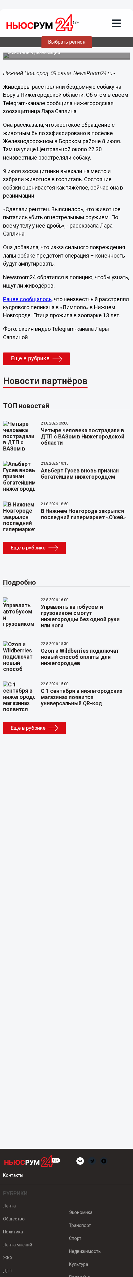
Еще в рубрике (30, 358)
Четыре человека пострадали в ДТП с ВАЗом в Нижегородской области (82, 436)
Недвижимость (85, 1251)
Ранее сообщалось (27, 299)
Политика (13, 1231)
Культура (78, 1264)
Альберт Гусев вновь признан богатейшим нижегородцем (80, 474)
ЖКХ (8, 1257)
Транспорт (80, 1225)
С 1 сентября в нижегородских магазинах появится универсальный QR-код (81, 697)
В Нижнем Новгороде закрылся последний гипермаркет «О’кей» (83, 514)
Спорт (75, 1238)
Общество (14, 1218)
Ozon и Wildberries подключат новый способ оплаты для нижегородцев (80, 657)
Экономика (80, 1212)
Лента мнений (17, 1244)
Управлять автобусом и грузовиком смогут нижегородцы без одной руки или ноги (80, 616)
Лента (9, 1205)
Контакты (13, 1175)
